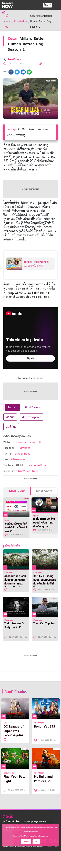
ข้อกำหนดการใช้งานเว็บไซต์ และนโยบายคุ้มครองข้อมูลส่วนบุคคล (30, 836)
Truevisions (23, 448)
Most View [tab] (17, 491)
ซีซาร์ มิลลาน (32, 407)
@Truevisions (18, 459)
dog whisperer (31, 417)
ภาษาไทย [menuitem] (44, 12)
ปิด (36, 841)
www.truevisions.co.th (29, 442)
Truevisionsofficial (35, 465)
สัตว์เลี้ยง (11, 426)
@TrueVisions (22, 454)
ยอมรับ (26, 841)
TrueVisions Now (28, 471)
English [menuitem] (45, 17)
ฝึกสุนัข (10, 417)
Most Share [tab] (44, 491)
